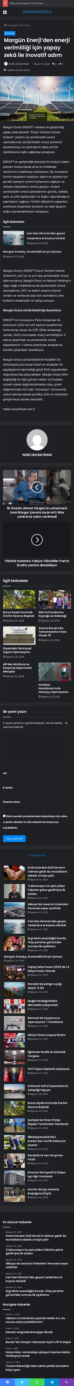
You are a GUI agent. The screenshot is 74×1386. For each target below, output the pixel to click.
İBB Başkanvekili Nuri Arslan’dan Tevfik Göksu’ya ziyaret (46, 1141)
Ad (5, 773)
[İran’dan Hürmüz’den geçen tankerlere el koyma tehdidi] (13, 238)
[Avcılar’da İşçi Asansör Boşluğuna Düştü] (14, 1194)
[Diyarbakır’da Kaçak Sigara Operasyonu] (19, 635)
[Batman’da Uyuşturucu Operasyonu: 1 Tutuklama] (14, 1023)
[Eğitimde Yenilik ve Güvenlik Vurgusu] (14, 1057)
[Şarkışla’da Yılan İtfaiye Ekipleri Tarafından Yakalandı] (14, 1125)
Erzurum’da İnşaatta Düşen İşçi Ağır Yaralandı (47, 1174)
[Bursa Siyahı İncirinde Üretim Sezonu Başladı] (19, 599)
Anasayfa (12, 25)
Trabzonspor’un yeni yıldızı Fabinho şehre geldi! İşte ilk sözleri (46, 890)
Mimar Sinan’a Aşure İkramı (46, 1035)
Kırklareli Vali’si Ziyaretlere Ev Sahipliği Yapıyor (48, 1088)
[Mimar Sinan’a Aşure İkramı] (14, 1040)
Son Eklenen (37, 855)
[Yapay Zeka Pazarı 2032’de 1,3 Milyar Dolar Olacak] (14, 972)
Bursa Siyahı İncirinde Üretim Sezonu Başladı (18, 614)
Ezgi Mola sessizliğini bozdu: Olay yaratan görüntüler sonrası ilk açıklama (47, 942)
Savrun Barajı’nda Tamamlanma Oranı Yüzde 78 (53, 631)
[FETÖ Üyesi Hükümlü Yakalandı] (14, 1074)
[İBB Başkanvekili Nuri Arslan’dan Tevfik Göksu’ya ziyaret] (14, 1142)
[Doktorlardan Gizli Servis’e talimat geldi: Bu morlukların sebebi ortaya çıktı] (14, 873)
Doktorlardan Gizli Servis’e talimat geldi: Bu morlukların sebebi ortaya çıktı (47, 872)
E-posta (8, 787)
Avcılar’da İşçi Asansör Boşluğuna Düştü (43, 1191)
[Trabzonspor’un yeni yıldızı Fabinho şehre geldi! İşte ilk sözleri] (14, 891)
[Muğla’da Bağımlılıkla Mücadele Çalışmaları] (14, 1006)
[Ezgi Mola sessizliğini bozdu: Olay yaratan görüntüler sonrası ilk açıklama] (14, 943)
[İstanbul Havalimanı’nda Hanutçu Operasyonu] (55, 672)
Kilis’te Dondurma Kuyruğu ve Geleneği (52, 614)
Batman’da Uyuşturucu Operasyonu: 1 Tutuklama (45, 1020)
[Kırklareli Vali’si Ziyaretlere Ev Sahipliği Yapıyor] (14, 1091)
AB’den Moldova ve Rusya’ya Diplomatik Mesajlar (17, 667)
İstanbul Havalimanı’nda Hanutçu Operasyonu (53, 688)
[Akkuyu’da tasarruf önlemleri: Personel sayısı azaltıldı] (14, 909)
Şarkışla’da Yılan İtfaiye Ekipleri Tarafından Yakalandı (48, 1122)
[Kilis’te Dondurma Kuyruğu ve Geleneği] (55, 599)
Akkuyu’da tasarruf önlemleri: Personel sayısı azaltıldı (41, 3)
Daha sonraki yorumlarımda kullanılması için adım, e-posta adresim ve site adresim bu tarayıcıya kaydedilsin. (35, 822)
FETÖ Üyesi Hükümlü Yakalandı (48, 1069)
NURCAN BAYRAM (19, 63)
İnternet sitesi (11, 801)
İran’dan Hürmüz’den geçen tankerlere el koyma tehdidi (47, 923)
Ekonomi (25, 25)
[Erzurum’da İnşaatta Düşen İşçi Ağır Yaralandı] (14, 1177)
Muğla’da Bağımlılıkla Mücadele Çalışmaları (43, 1003)
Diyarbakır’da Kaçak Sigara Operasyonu (17, 650)
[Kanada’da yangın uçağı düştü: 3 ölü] (14, 989)
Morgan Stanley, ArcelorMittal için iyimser (32, 252)
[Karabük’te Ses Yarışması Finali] (14, 1160)
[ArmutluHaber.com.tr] (37, 12)
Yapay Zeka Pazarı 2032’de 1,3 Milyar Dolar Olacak (48, 969)
